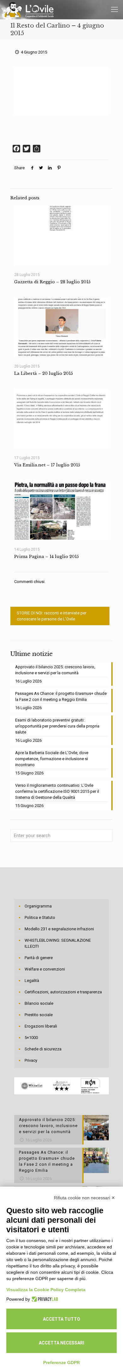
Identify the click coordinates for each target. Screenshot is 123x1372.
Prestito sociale (39, 1014)
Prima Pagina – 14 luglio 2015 (46, 556)
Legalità (32, 980)
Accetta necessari (61, 1342)
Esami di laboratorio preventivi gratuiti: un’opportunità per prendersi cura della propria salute (57, 726)
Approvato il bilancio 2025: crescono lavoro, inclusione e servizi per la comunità (55, 669)
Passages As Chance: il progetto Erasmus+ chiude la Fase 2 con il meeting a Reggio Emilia (61, 696)
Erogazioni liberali (41, 1026)
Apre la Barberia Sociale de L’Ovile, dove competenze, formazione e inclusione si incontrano (51, 758)
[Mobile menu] (114, 9)
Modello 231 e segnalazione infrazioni (59, 928)
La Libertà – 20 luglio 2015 (43, 373)
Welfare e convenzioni (45, 969)
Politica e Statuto (40, 917)
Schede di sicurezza (43, 1049)
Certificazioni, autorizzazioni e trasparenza (63, 992)
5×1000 (31, 1037)
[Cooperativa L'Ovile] (29, 9)
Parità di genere (39, 957)
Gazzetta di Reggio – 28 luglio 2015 (52, 282)
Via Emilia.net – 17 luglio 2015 (47, 465)
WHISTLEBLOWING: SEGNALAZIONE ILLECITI (58, 943)
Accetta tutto (61, 1319)
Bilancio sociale (39, 1003)
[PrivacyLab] (44, 1299)
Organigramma (38, 906)
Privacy (31, 1060)
